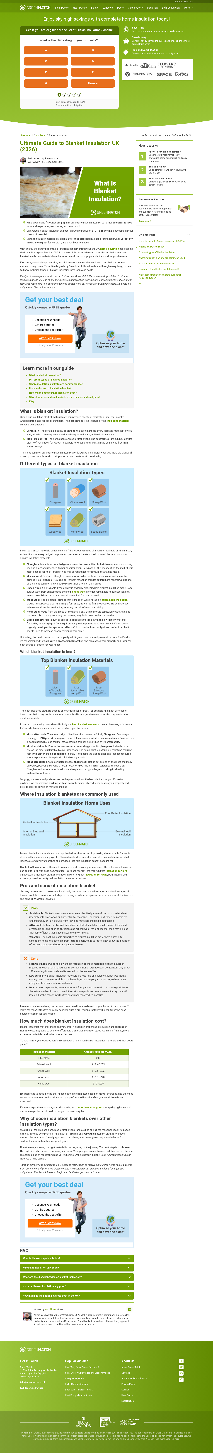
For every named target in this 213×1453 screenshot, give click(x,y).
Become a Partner (184, 1)
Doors (120, 7)
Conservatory (135, 7)
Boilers (95, 7)
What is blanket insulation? (45, 375)
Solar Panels (62, 7)
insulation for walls (96, 874)
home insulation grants (90, 1107)
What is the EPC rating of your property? (69, 40)
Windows (108, 7)
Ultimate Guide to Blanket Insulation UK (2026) (162, 241)
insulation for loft (116, 870)
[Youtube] (181, 1373)
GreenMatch (26, 135)
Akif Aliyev (50, 1309)
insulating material (118, 420)
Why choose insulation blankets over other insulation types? (64, 397)
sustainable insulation (115, 599)
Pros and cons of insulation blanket (50, 388)
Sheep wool (78, 591)
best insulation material (86, 724)
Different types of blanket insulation (50, 379)
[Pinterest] (181, 1380)
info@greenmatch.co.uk (32, 1382)
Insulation (152, 7)
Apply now (144, 221)
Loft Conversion (171, 7)
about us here (172, 1439)
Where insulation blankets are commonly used (56, 384)
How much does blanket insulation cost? (53, 392)
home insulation (109, 248)
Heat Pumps (80, 7)
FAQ (31, 401)
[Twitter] (181, 1367)
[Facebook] (181, 1361)
